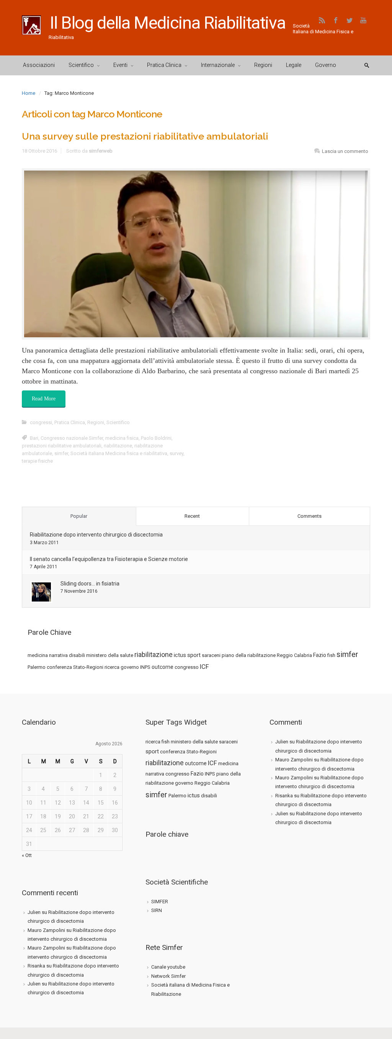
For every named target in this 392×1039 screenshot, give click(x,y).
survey (176, 453)
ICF (204, 666)
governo (130, 667)
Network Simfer (168, 976)
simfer (61, 453)
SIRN (156, 910)
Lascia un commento (345, 151)
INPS (145, 667)
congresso (187, 667)
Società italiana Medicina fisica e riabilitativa (118, 453)
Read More (44, 399)
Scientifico (118, 422)
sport (194, 655)
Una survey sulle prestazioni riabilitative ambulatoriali (145, 136)
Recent (192, 516)
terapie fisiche (37, 461)
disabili (77, 655)
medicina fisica (122, 438)
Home (28, 93)
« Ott (27, 855)
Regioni (95, 422)
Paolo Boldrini (156, 438)
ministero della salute (109, 655)
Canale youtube (168, 967)
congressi (41, 422)
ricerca (112, 667)
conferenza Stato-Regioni (75, 667)
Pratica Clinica (69, 422)
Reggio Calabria (294, 655)
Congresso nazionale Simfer (72, 438)
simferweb (101, 151)
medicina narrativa (48, 655)
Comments (309, 516)
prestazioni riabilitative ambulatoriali (61, 446)
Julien (34, 912)
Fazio (319, 655)
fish (331, 655)
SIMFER (159, 901)
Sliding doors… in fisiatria (89, 583)
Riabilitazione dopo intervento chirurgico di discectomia (96, 535)
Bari (34, 438)
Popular (78, 516)
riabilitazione (118, 446)
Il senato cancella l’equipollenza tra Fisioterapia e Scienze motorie (109, 559)
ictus (180, 655)
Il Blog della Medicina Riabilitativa (167, 23)
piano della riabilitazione (249, 655)
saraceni (211, 655)
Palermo (37, 667)
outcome (162, 667)
